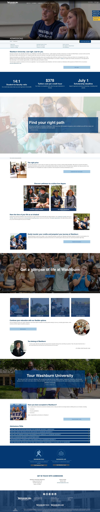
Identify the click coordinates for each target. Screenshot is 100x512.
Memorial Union (54, 497)
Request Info (96, 17)
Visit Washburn (66, 47)
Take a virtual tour (50, 276)
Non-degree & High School (68, 45)
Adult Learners (66, 44)
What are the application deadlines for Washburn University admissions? (32, 429)
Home (11, 41)
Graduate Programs (14, 45)
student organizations (55, 218)
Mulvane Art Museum (55, 498)
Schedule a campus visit (50, 384)
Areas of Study (96, 11)
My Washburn (70, 497)
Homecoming (27, 218)
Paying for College (14, 47)
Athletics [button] (53, 3)
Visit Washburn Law (61, 465)
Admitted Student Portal (42, 44)
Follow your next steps (76, 419)
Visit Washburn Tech (39, 465)
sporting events (35, 218)
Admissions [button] (40, 3)
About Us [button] (28, 3)
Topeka (62, 58)
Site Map (69, 499)
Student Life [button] (46, 3)
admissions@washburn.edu (15, 63)
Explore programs (34, 130)
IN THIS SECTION (86, 41)
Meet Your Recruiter (41, 45)
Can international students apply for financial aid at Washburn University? (33, 439)
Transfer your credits (76, 241)
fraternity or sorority (62, 216)
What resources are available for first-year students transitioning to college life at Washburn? (40, 442)
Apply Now (96, 19)
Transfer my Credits (41, 47)
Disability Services (54, 499)
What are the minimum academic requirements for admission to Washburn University (35, 434)
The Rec (11, 218)
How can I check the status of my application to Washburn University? (31, 432)
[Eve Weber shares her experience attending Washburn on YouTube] (19, 348)
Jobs (69, 498)
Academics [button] (34, 3)
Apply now (77, 67)
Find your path (23, 329)
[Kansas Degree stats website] (15, 510)
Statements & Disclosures (56, 501)
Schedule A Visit (96, 13)
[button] (97, 2)
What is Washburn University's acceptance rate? (24, 437)
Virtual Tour (95, 15)
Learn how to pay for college (77, 171)
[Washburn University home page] (12, 3)
